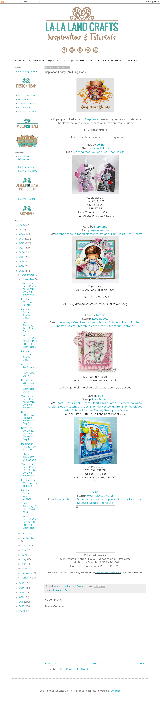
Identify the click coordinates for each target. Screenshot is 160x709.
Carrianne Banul (27, 103)
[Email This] (95, 586)
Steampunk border (120, 326)
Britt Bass (24, 99)
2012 (22, 597)
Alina (95, 492)
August (26, 545)
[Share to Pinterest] (104, 586)
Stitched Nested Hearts (105, 406)
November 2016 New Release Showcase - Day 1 (28, 434)
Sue (100, 395)
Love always (64, 322)
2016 (22, 270)
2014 (22, 588)
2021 (22, 247)
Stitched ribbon (119, 322)
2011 (21, 601)
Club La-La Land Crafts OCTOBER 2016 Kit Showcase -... (29, 470)
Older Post (139, 663)
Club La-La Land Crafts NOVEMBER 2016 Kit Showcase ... (29, 289)
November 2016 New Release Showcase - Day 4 (28, 370)
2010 (22, 606)
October (27, 533)
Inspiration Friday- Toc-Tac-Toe (28, 446)
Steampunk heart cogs (91, 326)
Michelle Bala (25, 107)
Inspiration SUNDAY (36, 60)
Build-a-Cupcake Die (107, 499)
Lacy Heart (118, 234)
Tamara (101, 315)
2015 (22, 583)
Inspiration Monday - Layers (27, 302)
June (25, 554)
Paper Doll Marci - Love (100, 231)
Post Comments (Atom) (74, 669)
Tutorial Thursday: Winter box (28, 457)
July (24, 550)
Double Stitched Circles (73, 406)
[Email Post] (90, 586)
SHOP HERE (19, 60)
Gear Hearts (116, 152)
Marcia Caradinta (28, 171)
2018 (22, 261)
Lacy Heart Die (132, 499)
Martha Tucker (26, 199)
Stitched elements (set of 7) (92, 234)
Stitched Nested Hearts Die (95, 502)
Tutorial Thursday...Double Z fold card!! (29, 507)
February (27, 573)
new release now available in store (108, 573)
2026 (22, 225)
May (24, 559)
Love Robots (101, 148)
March (26, 568)
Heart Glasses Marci (100, 495)
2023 (22, 238)
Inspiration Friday (62, 590)
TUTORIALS (93, 60)
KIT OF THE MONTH (112, 60)
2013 (22, 592)
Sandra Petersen (27, 111)
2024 (22, 234)
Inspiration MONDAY (56, 60)
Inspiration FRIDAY (76, 60)
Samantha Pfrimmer (24, 158)
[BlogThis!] (97, 586)
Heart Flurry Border (104, 403)
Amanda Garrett (27, 95)
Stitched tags (81, 152)
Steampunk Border (116, 410)
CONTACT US (131, 60)
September (28, 538)
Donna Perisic (26, 167)
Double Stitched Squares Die (74, 499)
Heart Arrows (64, 403)
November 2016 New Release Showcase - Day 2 (28, 418)
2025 (22, 229)
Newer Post (52, 663)
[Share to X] (100, 586)
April (25, 563)
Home (96, 663)
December (28, 274)
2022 (22, 243)
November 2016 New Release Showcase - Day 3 (28, 386)
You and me (99, 152)
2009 (22, 611)
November (28, 279)
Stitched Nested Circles (87, 410)
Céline (101, 144)
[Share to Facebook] (102, 586)
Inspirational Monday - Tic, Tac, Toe (29, 483)
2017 (22, 266)
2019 (22, 257)
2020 (22, 252)
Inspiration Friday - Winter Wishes (27, 494)
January (26, 577)
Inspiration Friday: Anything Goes (27, 313)
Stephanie (91, 119)
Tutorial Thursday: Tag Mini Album (27, 326)
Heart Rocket (99, 322)
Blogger (115, 690)
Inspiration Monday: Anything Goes (27, 355)
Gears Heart (82, 403)
